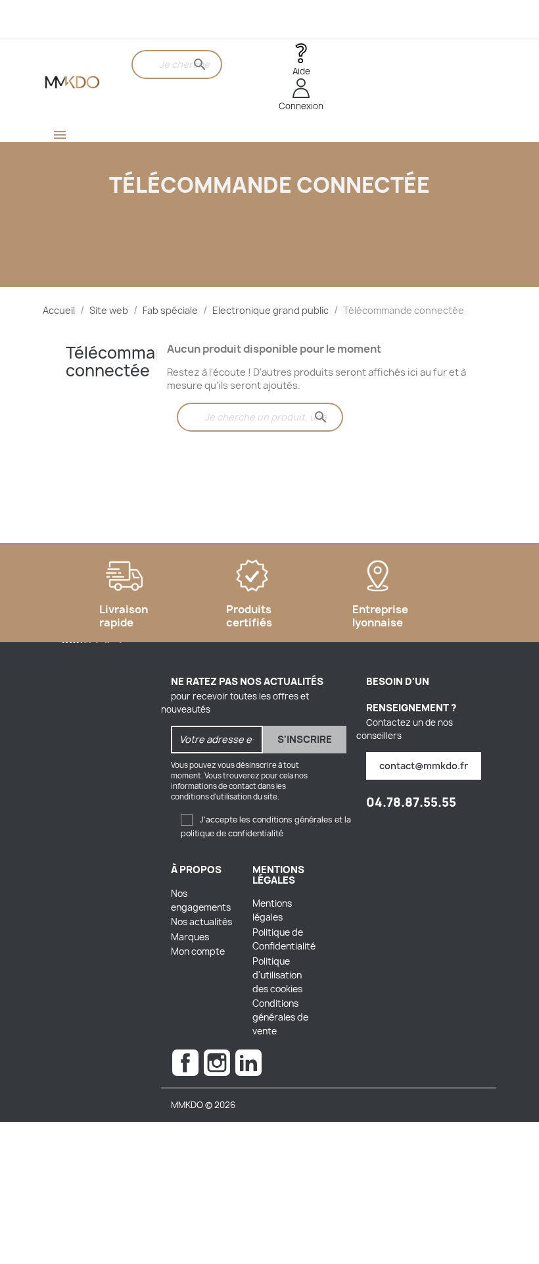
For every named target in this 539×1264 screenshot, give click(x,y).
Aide (301, 71)
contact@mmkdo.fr (423, 765)
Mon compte (198, 951)
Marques (190, 937)
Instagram (217, 1062)
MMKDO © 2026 (203, 1105)
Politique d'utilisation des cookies (277, 975)
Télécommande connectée (125, 361)
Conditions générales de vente (280, 1017)
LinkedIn (248, 1062)
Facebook (185, 1062)
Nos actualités (201, 922)
